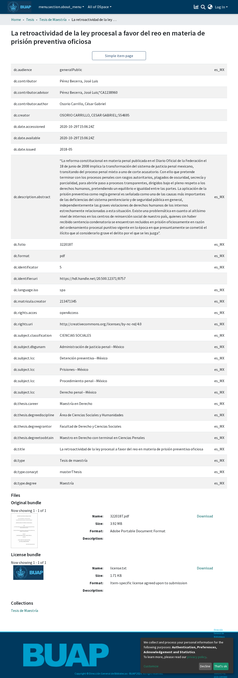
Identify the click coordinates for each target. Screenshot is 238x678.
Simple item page (119, 55)
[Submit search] (203, 7)
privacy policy (196, 657)
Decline (205, 666)
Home (16, 19)
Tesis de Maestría (52, 19)
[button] (210, 7)
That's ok (221, 666)
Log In (220, 7)
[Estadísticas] (196, 7)
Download (205, 516)
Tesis (30, 19)
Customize (151, 666)
